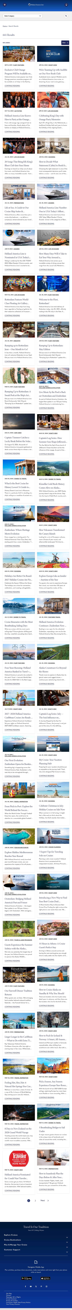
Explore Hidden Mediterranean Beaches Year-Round (19, 854)
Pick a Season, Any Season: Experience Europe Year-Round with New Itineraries (53, 1083)
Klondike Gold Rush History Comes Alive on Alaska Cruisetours (51, 485)
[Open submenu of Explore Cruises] (67, 1237)
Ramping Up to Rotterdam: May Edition (51, 347)
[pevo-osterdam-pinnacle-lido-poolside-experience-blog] (53, 368)
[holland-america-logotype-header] (36, 4)
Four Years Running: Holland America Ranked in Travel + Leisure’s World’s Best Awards (18, 669)
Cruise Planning (55, 847)
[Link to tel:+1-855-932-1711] (66, 5)
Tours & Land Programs (23, 940)
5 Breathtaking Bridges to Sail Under (52, 1129)
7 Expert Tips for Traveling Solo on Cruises (51, 853)
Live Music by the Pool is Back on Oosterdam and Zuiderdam (52, 394)
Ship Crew (17, 433)
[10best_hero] (53, 184)
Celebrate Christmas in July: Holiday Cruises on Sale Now (52, 807)
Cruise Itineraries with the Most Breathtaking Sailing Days (19, 623)
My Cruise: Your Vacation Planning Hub (50, 761)
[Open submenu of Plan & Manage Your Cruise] (67, 1247)
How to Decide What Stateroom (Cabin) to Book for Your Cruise (52, 163)
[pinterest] (41, 1286)
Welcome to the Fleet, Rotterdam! (48, 301)
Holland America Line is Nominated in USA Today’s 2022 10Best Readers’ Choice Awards (17, 255)
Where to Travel (20, 479)
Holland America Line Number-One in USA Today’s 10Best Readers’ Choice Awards (53, 209)
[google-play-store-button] (26, 1277)
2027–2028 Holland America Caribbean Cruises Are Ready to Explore (19, 715)
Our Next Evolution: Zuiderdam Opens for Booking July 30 (18, 762)
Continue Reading (12, 86)
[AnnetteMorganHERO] (53, 92)
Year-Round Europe (21, 847)
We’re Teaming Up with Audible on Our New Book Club (53, 71)
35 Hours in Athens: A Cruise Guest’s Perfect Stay (52, 945)
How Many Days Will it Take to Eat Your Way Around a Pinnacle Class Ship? (53, 255)
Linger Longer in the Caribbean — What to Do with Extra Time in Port (19, 1038)
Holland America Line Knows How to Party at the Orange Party (18, 117)
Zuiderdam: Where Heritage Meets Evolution (17, 531)
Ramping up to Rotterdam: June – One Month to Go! (16, 347)
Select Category (9, 16)
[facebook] (25, 1286)
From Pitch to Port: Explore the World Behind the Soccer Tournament (19, 808)
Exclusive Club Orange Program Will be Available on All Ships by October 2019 (17, 71)
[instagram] (46, 1286)
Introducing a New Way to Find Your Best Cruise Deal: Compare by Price (53, 899)
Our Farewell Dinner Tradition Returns (18, 992)
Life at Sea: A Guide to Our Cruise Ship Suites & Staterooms (17, 209)
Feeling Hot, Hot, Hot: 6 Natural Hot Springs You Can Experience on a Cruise (17, 1084)
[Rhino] (19, 276)
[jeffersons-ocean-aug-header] (53, 415)
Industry (17, 341)
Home (5, 26)
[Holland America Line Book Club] (53, 47)
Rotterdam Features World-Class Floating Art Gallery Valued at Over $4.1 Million (17, 301)
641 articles (6, 42)
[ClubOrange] (19, 47)
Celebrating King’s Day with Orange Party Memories (51, 117)
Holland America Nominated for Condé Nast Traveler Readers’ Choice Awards (17, 1176)
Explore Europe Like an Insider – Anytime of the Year (52, 577)
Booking (52, 157)
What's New (53, 65)
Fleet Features (18, 65)
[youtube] (31, 1286)
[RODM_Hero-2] (53, 276)
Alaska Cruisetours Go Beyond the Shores (52, 669)
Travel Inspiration (21, 801)
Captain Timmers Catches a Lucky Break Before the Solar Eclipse (17, 439)
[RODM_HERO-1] (53, 322)
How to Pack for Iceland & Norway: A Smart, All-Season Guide (52, 1037)
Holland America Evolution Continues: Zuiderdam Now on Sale (53, 623)
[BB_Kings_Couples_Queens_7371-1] (19, 138)
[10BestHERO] (19, 230)
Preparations (19, 203)
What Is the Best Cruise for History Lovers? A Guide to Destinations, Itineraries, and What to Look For (17, 485)
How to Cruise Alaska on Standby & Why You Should (51, 991)
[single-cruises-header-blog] (53, 829)
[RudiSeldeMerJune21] (19, 322)
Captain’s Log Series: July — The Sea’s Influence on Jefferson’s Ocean (51, 715)
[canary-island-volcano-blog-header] (53, 507)
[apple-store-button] (45, 1277)
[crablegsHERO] (53, 230)
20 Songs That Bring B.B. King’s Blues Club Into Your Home (19, 163)
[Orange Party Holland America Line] (19, 92)
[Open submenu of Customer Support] (67, 1252)
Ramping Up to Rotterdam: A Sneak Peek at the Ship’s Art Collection (18, 393)
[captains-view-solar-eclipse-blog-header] (19, 414)
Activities (18, 111)
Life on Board (53, 111)
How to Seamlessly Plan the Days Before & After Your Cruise (51, 1175)
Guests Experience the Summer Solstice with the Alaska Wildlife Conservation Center (18, 946)
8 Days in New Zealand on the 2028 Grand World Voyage (18, 1130)
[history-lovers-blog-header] (19, 460)
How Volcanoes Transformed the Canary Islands (52, 531)
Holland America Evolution (49, 388)
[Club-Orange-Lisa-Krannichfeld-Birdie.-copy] (19, 368)
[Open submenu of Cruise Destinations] (67, 1242)
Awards (51, 203)
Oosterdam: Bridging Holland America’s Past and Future (18, 900)
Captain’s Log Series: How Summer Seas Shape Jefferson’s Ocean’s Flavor (52, 440)
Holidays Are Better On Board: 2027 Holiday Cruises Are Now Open (18, 577)
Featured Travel (54, 617)
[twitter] (36, 1286)
